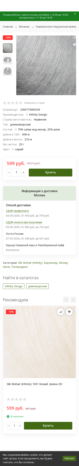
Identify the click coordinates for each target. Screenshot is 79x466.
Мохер (63, 263)
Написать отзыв (34, 102)
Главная (8, 26)
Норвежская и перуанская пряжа (56, 26)
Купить (50, 172)
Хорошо (69, 458)
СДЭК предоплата (17, 210)
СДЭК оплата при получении (24, 222)
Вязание (24, 26)
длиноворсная (37, 286)
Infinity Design (13, 286)
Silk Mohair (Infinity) (30, 263)
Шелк (6, 267)
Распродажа (20, 267)
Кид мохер (51, 263)
